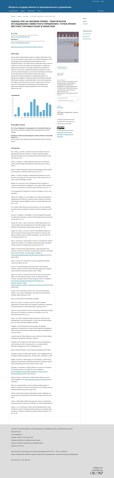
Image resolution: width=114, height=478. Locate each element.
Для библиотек (87, 39)
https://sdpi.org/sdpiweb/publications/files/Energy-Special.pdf (27, 255)
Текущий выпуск (13, 11)
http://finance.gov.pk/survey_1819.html (35, 379)
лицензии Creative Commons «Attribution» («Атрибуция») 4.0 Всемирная (65, 134)
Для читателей (87, 34)
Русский (85, 24)
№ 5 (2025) (25, 16)
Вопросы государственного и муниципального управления (40, 7)
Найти (102, 11)
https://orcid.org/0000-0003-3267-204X (20, 37)
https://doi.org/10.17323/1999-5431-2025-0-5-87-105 (28, 47)
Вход (102, 1)
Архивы (23, 11)
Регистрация (95, 1)
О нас (39, 11)
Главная (13, 16)
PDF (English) (62, 67)
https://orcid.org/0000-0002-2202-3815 (20, 42)
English (85, 21)
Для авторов (86, 36)
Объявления (31, 11)
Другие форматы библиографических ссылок (65, 99)
